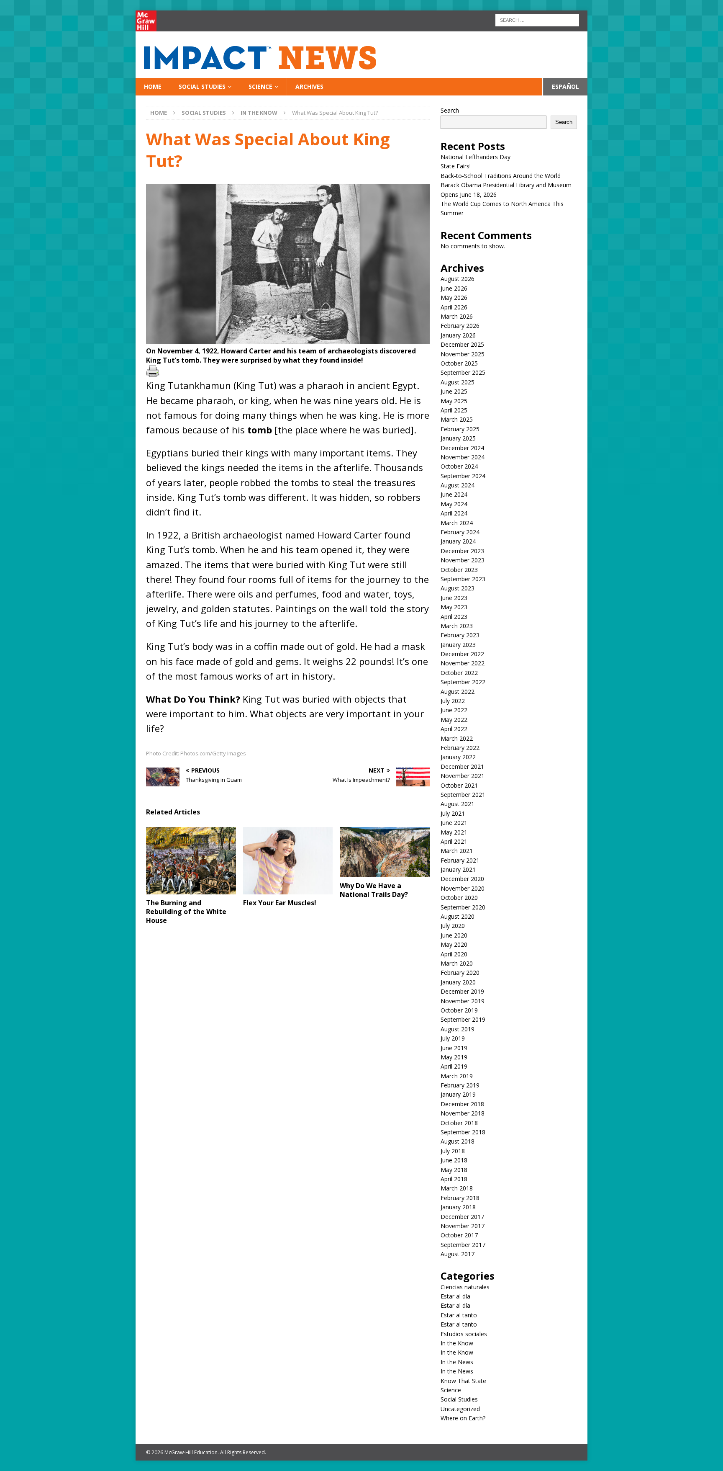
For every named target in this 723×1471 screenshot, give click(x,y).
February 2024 (460, 532)
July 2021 (453, 813)
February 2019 (460, 1085)
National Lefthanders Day (476, 157)
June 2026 (454, 288)
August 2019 (457, 1029)
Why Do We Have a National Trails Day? (374, 890)
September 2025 (463, 372)
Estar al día (455, 1296)
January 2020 (458, 982)
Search (450, 110)
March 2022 (457, 738)
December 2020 (462, 879)
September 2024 (463, 476)
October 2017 (459, 1235)
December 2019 (462, 991)
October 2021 (459, 785)
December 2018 (462, 1104)
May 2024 (454, 504)
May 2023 (454, 607)
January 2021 (458, 869)
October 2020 (459, 898)
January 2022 (458, 757)
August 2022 (457, 692)
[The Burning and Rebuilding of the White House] (191, 860)
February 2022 (460, 748)
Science (260, 86)
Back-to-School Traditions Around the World (501, 176)
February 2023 (460, 635)
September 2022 (463, 682)
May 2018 (454, 1170)
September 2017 (463, 1245)
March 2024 (457, 523)
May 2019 (454, 1057)
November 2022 (463, 663)
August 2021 (457, 804)
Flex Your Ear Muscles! (281, 902)
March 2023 (457, 626)
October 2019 (459, 1010)
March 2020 (457, 963)
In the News (457, 1362)
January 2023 (458, 645)
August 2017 (457, 1254)
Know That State (463, 1381)
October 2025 (459, 363)
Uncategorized (460, 1409)
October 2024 (459, 466)
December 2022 (462, 654)
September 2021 (463, 795)
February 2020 (460, 972)
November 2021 (463, 776)
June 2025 (454, 391)
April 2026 (454, 307)
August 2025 (457, 382)
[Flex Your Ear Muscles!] (288, 860)
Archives (309, 86)
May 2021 (454, 832)
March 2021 (457, 851)
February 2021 (460, 860)
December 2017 (462, 1217)
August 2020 (457, 916)
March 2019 (457, 1076)
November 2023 (463, 560)
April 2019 (454, 1066)
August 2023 (457, 588)
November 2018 (463, 1113)
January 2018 (458, 1207)
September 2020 (463, 907)
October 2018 (459, 1123)
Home (153, 86)
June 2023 (454, 598)
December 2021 (462, 766)
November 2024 (463, 457)
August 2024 (457, 485)
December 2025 (462, 344)
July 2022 (453, 701)
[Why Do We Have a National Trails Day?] (385, 852)
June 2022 (454, 710)
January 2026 (458, 335)
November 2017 (463, 1226)
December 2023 (462, 551)
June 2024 (454, 494)
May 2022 (454, 720)
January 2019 (458, 1094)
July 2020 (453, 926)
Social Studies (202, 86)
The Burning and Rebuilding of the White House (186, 911)
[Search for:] (537, 19)
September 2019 (463, 1019)
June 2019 (454, 1048)
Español (565, 86)
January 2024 (458, 541)
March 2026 (457, 316)
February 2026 (460, 326)
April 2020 (454, 954)
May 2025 (454, 401)
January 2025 (458, 438)
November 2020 (463, 888)
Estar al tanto (459, 1315)
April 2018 (454, 1179)
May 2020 (454, 944)
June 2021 (454, 823)
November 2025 (463, 354)
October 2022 (459, 673)
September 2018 (463, 1132)
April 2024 (454, 513)
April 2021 (454, 841)
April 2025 (454, 410)
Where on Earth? (463, 1418)
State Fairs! (456, 166)
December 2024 (462, 448)
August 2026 (457, 279)
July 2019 (453, 1038)
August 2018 (457, 1141)
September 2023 (463, 579)
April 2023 (454, 617)
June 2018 (454, 1160)
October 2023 (459, 570)
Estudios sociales (464, 1334)
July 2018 (453, 1151)
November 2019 (463, 1001)
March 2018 (457, 1188)
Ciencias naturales (465, 1287)
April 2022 (454, 729)
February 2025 (460, 429)
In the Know (457, 1343)
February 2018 (460, 1198)
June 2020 (454, 935)
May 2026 (454, 297)
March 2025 (457, 419)
